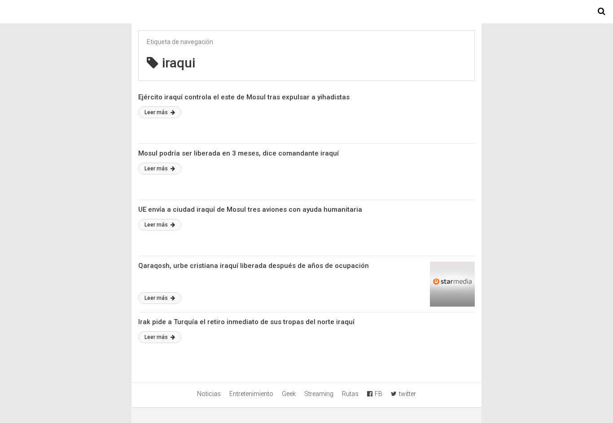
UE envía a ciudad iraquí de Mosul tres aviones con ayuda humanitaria (250, 209)
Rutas (350, 393)
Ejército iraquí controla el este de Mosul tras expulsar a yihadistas (244, 97)
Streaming (318, 393)
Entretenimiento (251, 393)
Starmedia (306, 11)
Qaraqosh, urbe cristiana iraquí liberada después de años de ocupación (253, 266)
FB (378, 393)
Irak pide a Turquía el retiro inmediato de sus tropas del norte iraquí (246, 322)
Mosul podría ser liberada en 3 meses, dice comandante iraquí (238, 153)
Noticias (209, 393)
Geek (289, 393)
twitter (407, 393)
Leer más (156, 112)
